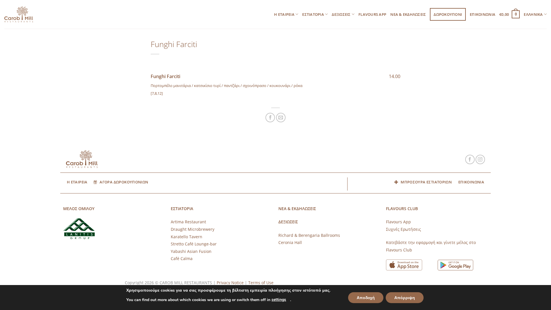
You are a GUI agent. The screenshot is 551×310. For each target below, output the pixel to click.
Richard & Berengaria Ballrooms (309, 235)
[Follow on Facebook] (470, 159)
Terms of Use (260, 282)
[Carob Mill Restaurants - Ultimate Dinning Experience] (18, 14)
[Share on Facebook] (270, 117)
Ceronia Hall (290, 242)
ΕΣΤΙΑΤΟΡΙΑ (313, 14)
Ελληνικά (533, 14)
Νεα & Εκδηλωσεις (408, 14)
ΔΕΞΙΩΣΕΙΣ (341, 14)
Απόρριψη (404, 298)
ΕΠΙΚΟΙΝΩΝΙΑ (482, 14)
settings (278, 299)
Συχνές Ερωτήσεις (403, 229)
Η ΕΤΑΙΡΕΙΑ (284, 14)
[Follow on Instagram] (480, 159)
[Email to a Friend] (281, 117)
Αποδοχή (366, 298)
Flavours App (372, 14)
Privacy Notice (230, 282)
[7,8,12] (157, 93)
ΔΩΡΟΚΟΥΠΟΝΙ (448, 14)
